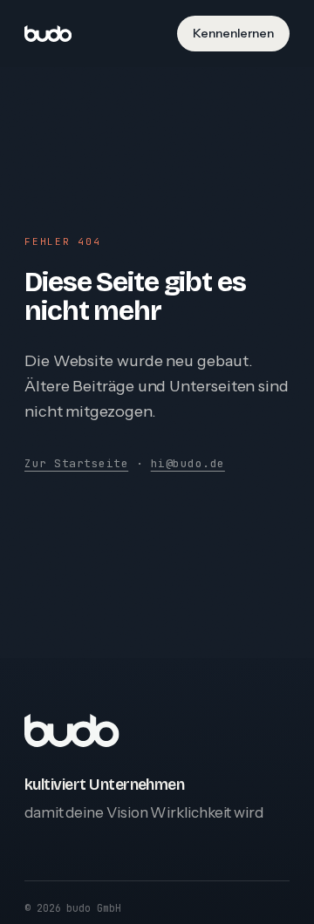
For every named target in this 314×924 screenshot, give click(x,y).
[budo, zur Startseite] (48, 33)
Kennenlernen (233, 33)
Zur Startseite (76, 463)
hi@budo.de (188, 463)
